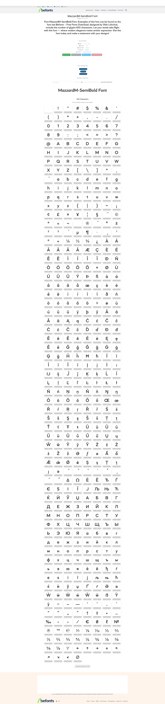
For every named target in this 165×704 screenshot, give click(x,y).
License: (79, 52)
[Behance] (56, 701)
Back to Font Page (97, 54)
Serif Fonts (83, 71)
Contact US (118, 701)
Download (67, 54)
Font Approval (111, 701)
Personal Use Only (87, 52)
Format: (82, 45)
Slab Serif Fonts (83, 74)
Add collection (87, 54)
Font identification (112, 10)
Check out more (76, 54)
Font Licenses (103, 701)
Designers (97, 10)
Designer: (81, 49)
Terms (88, 701)
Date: (80, 43)
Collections (103, 10)
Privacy (93, 701)
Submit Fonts (65, 6)
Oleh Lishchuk (85, 18)
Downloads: (81, 47)
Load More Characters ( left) (82, 666)
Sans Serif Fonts (83, 69)
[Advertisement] (82, 684)
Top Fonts (125, 701)
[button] (126, 10)
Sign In (39, 6)
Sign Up (44, 6)
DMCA (97, 701)
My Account (51, 6)
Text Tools (120, 10)
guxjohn (87, 49)
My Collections (57, 6)
